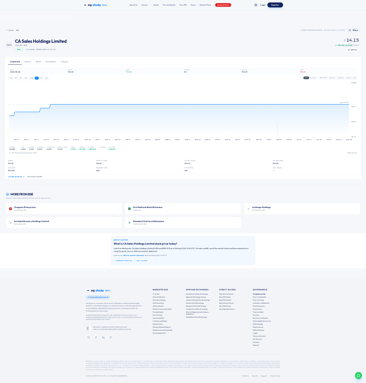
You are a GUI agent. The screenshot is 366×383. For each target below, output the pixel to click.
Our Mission (257, 339)
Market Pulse (205, 5)
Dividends (51, 62)
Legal (255, 333)
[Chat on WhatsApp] (358, 375)
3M (21, 78)
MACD (348, 78)
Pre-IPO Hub (157, 315)
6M (26, 78)
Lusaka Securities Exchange (197, 309)
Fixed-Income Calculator (162, 309)
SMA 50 (341, 78)
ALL (46, 78)
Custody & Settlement (261, 303)
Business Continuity (260, 318)
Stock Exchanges (159, 300)
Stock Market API (159, 333)
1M (16, 78)
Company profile (123, 261)
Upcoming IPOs (158, 318)
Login (262, 5)
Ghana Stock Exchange (195, 303)
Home (157, 294)
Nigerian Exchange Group (196, 297)
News (193, 5)
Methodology (258, 324)
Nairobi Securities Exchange (197, 294)
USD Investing (158, 303)
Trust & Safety (258, 312)
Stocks (145, 5)
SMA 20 (332, 78)
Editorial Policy (258, 330)
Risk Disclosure (258, 306)
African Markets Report (162, 327)
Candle (313, 78)
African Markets (159, 297)
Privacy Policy (275, 376)
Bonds (156, 5)
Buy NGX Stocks (225, 300)
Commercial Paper (160, 321)
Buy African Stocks (226, 294)
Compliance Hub (259, 294)
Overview (15, 62)
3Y (41, 78)
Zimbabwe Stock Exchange (196, 317)
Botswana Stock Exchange (196, 306)
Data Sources (258, 327)
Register (275, 5)
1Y (37, 78)
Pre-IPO (183, 5)
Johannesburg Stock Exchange (198, 300)
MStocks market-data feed (133, 255)
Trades (64, 62)
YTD (31, 78)
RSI (355, 78)
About (27, 62)
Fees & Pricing (258, 300)
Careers (256, 342)
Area (306, 78)
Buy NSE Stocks (225, 306)
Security (256, 315)
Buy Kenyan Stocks (226, 303)
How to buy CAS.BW (34, 177)
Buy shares (142, 261)
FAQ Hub (245, 376)
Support (256, 345)
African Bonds (158, 306)
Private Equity (169, 5)
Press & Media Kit (259, 297)
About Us (134, 5)
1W (11, 78)
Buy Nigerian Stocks (226, 309)
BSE (17, 30)
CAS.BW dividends (15, 177)
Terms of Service (259, 336)
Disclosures (257, 309)
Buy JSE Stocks (224, 297)
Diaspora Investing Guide (162, 330)
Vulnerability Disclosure (262, 321)
